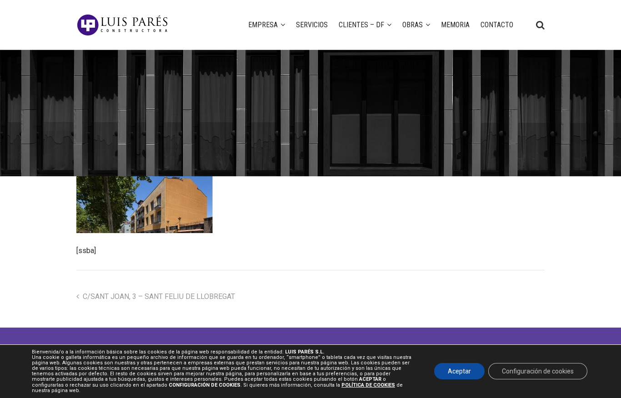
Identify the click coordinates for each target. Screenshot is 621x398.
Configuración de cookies (538, 371)
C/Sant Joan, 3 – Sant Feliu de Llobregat (159, 296)
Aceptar (459, 371)
